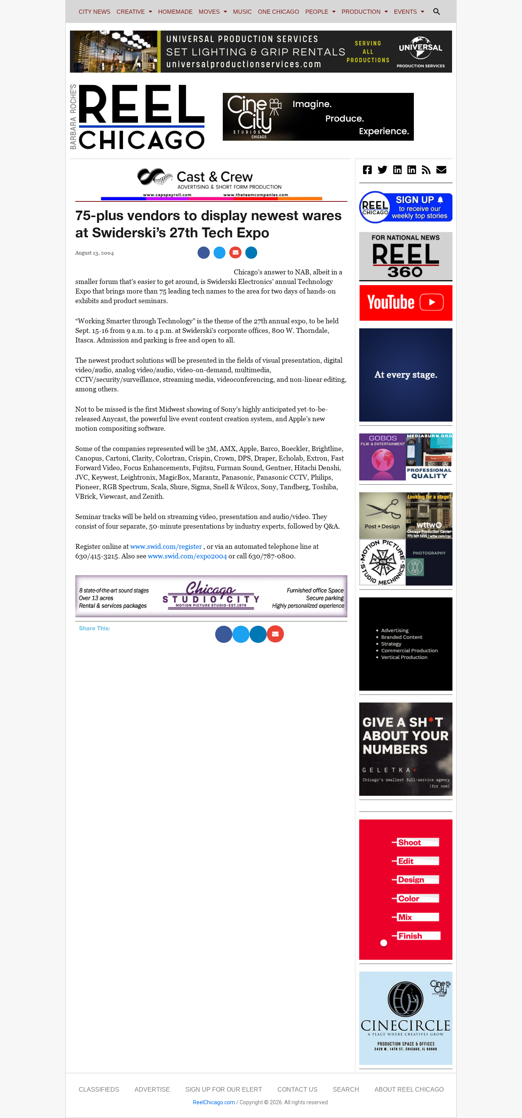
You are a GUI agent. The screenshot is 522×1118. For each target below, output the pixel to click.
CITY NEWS (94, 11)
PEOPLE (316, 11)
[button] (436, 11)
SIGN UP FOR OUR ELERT (223, 1089)
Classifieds (99, 1089)
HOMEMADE (175, 11)
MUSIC (242, 11)
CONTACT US (297, 1089)
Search (346, 1089)
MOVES (209, 11)
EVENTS (405, 11)
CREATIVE (131, 11)
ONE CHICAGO (278, 11)
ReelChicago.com (214, 1102)
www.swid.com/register (166, 546)
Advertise (152, 1089)
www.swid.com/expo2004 (188, 556)
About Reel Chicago (409, 1089)
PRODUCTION (361, 11)
